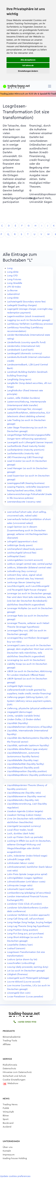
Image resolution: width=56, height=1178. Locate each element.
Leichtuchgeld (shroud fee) (21, 553)
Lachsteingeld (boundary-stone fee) (26, 301)
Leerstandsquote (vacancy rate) (24, 502)
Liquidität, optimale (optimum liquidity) (28, 745)
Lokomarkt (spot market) (20, 889)
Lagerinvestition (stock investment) (26, 316)
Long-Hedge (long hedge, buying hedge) (29, 922)
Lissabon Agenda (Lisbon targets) (25, 811)
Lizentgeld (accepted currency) (24, 826)
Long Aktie (12, 272)
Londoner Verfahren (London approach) (28, 915)
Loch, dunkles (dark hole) (20, 833)
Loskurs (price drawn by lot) (22, 959)
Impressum (9, 1154)
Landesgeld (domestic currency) (24, 353)
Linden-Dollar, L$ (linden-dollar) (24, 719)
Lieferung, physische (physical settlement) (29, 708)
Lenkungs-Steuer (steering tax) (23, 582)
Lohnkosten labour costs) (20, 863)
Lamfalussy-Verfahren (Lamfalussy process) (30, 324)
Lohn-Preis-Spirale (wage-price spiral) (27, 874)
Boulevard (8, 1123)
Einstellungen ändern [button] (28, 71)
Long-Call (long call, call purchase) (25, 919)
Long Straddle (14, 283)
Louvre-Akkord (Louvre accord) (23, 981)
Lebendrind (13, 294)
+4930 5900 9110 (26, 1022)
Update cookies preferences (15, 1176)
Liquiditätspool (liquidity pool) (23, 767)
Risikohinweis (10, 1065)
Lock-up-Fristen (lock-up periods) (25, 837)
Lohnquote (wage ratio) (19, 885)
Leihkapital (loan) (16, 556)
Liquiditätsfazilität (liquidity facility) (25, 764)
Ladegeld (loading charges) (22, 305)
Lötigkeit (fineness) (17, 974)
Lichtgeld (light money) (19, 686)
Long (10, 268)
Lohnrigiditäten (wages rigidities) (25, 878)
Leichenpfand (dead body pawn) (25, 549)
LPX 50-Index (14, 287)
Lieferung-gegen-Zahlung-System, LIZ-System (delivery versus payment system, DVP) (29, 701)
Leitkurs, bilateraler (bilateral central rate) (29, 567)
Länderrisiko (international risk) (23, 346)
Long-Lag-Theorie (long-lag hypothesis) (28, 926)
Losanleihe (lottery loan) (20, 945)
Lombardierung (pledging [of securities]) (29, 893)
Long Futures (14, 279)
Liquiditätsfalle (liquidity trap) (22, 760)
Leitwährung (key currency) (22, 571)
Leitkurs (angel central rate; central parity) (29, 564)
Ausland (7, 1127)
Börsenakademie (12, 1037)
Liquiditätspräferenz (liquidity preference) (29, 775)
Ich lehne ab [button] (28, 65)
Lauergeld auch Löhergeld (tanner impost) (30, 442)
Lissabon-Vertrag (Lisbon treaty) (24, 815)
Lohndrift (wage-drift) (18, 859)
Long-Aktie (13, 298)
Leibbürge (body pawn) (20, 545)
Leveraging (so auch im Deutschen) (26, 660)
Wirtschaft (8, 1112)
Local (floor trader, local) (20, 830)
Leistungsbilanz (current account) (25, 560)
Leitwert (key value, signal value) (24, 575)
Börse (6, 1115)
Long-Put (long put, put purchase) (25, 933)
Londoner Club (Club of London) (24, 904)
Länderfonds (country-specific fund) (26, 342)
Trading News (10, 1104)
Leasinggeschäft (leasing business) (26, 483)
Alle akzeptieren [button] (28, 60)
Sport (5, 1119)
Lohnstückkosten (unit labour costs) (26, 881)
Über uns (8, 1147)
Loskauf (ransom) (16, 948)
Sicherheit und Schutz (14, 1076)
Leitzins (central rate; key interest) (25, 578)
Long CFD (12, 275)
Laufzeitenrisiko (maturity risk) (23, 453)
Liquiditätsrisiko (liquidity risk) (23, 800)
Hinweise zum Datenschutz (17, 1072)
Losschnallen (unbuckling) (21, 963)
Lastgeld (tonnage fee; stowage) (24, 409)
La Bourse (12, 290)
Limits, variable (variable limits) (23, 716)
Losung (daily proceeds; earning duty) (27, 967)
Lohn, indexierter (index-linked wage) (27, 856)
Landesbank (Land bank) (20, 350)
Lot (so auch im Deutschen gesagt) (26, 970)
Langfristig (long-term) (19, 379)
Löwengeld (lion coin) (18, 993)
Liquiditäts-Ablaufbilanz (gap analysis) (27, 749)
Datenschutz (9, 1068)
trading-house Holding (15, 1158)
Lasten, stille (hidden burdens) (23, 398)
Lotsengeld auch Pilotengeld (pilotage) (28, 978)
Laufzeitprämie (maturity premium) (25, 450)
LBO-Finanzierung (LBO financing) (25, 457)
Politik (6, 1108)
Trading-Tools (10, 1040)
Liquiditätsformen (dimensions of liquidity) (29, 727)
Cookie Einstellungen (14, 1079)
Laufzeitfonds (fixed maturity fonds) (26, 446)
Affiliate (7, 1044)
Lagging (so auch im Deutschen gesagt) (28, 320)
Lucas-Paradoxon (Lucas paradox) (25, 996)
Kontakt (7, 1151)
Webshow (12, 1083)
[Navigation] (49, 86)
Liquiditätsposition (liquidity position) (27, 771)
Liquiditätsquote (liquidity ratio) (24, 793)
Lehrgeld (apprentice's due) (22, 541)
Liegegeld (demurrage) (19, 712)
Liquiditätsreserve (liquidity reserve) (26, 796)
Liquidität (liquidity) (17, 723)
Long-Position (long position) (22, 930)
